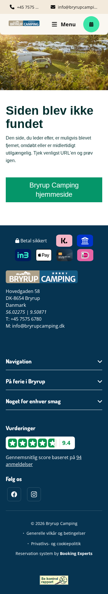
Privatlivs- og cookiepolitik (56, 543)
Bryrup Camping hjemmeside (54, 189)
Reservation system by (54, 553)
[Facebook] (14, 494)
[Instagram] (34, 494)
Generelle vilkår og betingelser (56, 533)
